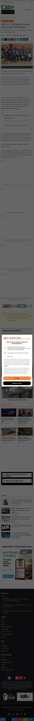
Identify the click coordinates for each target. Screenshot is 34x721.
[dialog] (17, 361)
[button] (17, 356)
